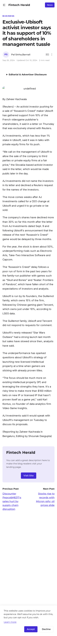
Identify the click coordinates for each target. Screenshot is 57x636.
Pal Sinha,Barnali (20, 54)
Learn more (10, 622)
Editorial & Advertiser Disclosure (28, 74)
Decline (46, 629)
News (50, 5)
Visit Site (29, 475)
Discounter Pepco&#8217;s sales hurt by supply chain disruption (11, 501)
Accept (31, 629)
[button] (4, 5)
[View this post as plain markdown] (47, 54)
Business (8, 16)
